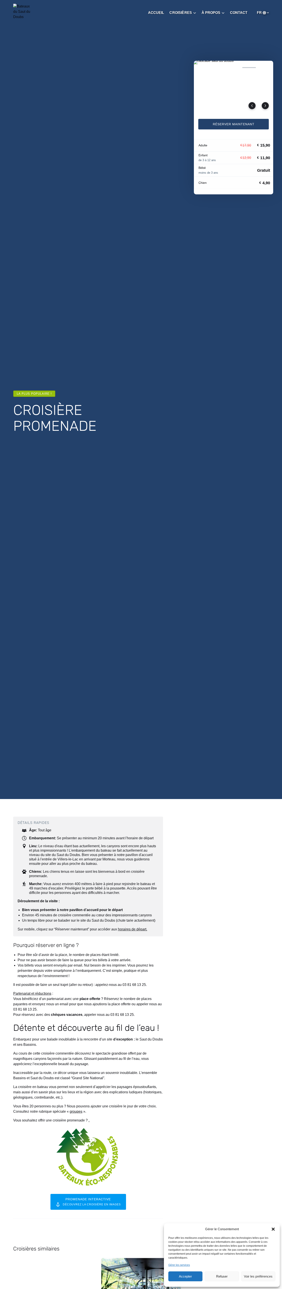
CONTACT (238, 13)
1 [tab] (202, 67)
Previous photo (252, 105)
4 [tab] (249, 67)
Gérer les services (179, 1265)
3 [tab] (233, 67)
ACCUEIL (156, 13)
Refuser (222, 1276)
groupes (76, 1111)
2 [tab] (217, 67)
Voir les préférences (258, 1276)
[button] (273, 1229)
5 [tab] (264, 67)
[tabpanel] (233, 87)
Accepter (185, 1276)
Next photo (265, 105)
